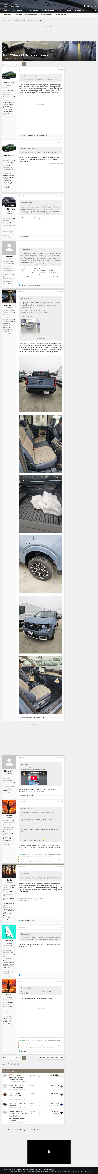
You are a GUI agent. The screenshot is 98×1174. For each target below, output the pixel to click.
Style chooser (13, 1171)
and (28, 795)
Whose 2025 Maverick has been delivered (17, 1086)
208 (11, 223)
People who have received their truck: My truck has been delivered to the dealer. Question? (18, 1116)
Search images (61, 15)
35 (10, 950)
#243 (61, 195)
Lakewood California (9, 322)
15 (16, 64)
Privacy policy (66, 1171)
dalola (9, 880)
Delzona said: (25, 873)
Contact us (38, 1171)
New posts (7, 15)
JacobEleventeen (9, 210)
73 (24, 58)
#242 (61, 142)
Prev (4, 64)
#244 (61, 243)
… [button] (12, 64)
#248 (61, 866)
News (7, 11)
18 (9, 778)
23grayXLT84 (9, 771)
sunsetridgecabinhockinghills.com (9, 903)
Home (77, 1171)
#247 (61, 802)
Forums (19, 11)
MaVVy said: (24, 764)
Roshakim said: (25, 298)
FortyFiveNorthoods (14, 1081)
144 (11, 94)
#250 (61, 981)
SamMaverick (13, 1089)
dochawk (9, 941)
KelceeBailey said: (26, 202)
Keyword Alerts (49, 11)
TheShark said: (25, 249)
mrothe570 (12, 1122)
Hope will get (9, 305)
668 (11, 780)
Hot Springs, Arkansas (8, 101)
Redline (56, 1113)
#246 (61, 757)
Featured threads (30, 15)
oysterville (56, 1077)
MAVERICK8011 (13, 1107)
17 (23, 64)
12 (9, 825)
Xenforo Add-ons (45, 1169)
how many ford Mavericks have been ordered (17, 1095)
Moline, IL (11, 229)
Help (73, 1171)
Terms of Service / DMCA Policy (52, 1171)
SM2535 (56, 1087)
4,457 (11, 827)
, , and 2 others (33, 717)
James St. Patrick (54, 1105)
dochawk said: (25, 808)
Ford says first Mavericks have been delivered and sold (17, 1077)
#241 (61, 69)
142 (11, 268)
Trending (19, 15)
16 (20, 64)
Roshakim (8, 58)
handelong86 (13, 1099)
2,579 (11, 892)
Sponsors (31, 1171)
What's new (33, 11)
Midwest (11, 787)
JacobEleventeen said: (28, 76)
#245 (61, 291)
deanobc (9, 256)
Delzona (9, 815)
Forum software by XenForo (19, 1169)
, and (34, 135)
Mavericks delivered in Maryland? (17, 1104)
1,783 (11, 952)
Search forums (46, 15)
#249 (61, 927)
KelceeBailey (9, 83)
